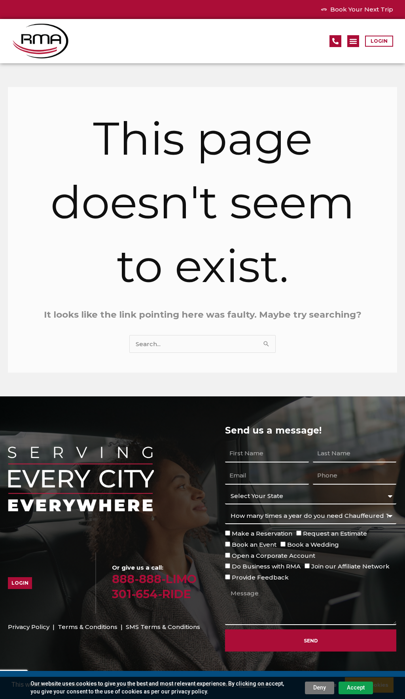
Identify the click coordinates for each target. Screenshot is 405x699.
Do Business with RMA (266, 566)
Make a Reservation (262, 533)
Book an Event (254, 544)
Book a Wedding (313, 544)
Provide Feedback (260, 577)
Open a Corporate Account (273, 555)
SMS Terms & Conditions (163, 627)
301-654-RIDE (151, 594)
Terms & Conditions (87, 627)
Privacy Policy (28, 627)
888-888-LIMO (154, 579)
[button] (353, 41)
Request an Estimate (335, 533)
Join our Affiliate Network (350, 566)
